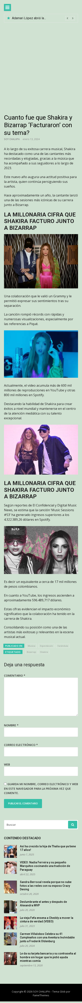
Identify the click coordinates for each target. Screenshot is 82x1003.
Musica (31, 645)
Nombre (11, 725)
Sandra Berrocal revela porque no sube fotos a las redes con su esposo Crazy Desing (45, 885)
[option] (43, 18)
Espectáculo (46, 645)
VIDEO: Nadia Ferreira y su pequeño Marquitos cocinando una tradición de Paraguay (45, 866)
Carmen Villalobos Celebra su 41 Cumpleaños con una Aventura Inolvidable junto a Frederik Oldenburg (47, 937)
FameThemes (41, 995)
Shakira (44, 651)
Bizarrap (31, 651)
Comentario (14, 675)
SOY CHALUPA (12, 139)
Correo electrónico (21, 745)
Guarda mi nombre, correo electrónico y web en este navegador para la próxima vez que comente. (41, 788)
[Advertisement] (41, 65)
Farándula (63, 645)
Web (7, 764)
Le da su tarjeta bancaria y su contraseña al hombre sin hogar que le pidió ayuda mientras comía (48, 957)
